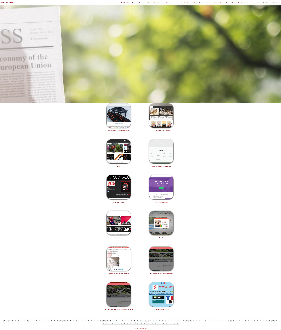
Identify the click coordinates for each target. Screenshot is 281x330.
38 (122, 320)
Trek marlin (118, 166)
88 (276, 320)
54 (171, 320)
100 (137, 323)
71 (223, 320)
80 (251, 320)
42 (134, 320)
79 (248, 320)
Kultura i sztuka (170, 3)
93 (115, 323)
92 (112, 323)
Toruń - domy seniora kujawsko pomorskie (161, 273)
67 (211, 320)
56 (177, 320)
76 (239, 320)
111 (177, 323)
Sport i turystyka (218, 3)
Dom (140, 3)
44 (140, 320)
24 (79, 320)
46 (147, 320)
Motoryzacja (179, 3)
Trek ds (161, 238)
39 (125, 320)
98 (130, 323)
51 (162, 320)
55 (174, 320)
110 (174, 323)
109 (170, 323)
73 (230, 320)
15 (51, 320)
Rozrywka (209, 3)
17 (57, 320)
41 (131, 320)
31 (100, 320)
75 (236, 320)
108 (166, 323)
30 (97, 320)
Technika (227, 3)
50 (159, 320)
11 (39, 320)
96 (124, 323)
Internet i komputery (158, 3)
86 (270, 320)
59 (187, 320)
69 (217, 320)
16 (54, 320)
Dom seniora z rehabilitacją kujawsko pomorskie (119, 309)
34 (110, 320)
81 (254, 320)
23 (76, 320)
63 (199, 320)
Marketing (252, 3)
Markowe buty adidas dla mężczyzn (118, 130)
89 (103, 323)
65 (205, 320)
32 (104, 320)
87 (273, 320)
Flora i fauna (244, 3)
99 (133, 323)
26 (85, 320)
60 (190, 320)
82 (257, 320)
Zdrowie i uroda (235, 3)
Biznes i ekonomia (132, 3)
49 (156, 320)
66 (208, 320)
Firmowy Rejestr (7, 2)
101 (141, 323)
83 (260, 320)
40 (128, 320)
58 (183, 320)
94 (118, 323)
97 (127, 323)
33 (107, 320)
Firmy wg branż (147, 3)
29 (94, 320)
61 (193, 320)
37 (119, 320)
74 (233, 320)
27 (88, 320)
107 (163, 323)
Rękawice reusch (119, 238)
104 (152, 323)
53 (168, 320)
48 (153, 320)
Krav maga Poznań (118, 202)
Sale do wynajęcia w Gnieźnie (161, 130)
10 (36, 320)
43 (137, 320)
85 (266, 320)
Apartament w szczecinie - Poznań (119, 273)
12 (42, 320)
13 (45, 320)
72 (227, 320)
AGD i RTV (122, 3)
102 (144, 323)
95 (121, 323)
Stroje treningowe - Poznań (161, 309)
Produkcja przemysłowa (190, 3)
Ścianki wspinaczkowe (161, 202)
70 (220, 320)
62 (196, 320)
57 (180, 320)
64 (202, 320)
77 (242, 320)
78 (245, 320)
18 (61, 320)
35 (113, 320)
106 (159, 323)
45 (144, 320)
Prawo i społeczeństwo (263, 3)
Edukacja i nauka (276, 3)
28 (91, 320)
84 (263, 320)
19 (64, 320)
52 (165, 320)
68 (214, 320)
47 (150, 320)
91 (109, 323)
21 (70, 320)
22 (73, 320)
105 (155, 323)
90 (106, 323)
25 (82, 320)
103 (148, 323)
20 (67, 320)
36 (116, 320)
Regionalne (202, 3)
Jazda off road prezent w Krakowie (161, 166)
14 (48, 320)
